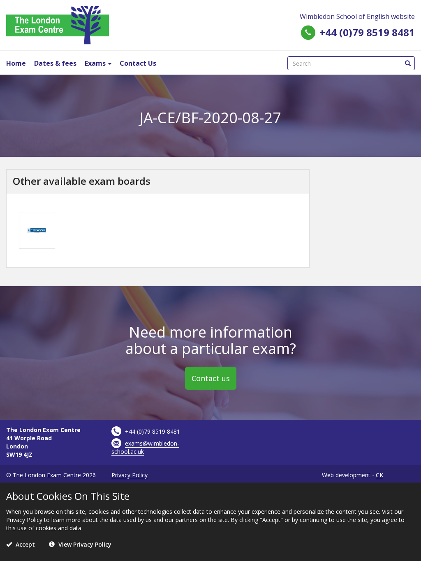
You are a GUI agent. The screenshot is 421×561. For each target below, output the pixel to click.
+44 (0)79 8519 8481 (367, 32)
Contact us (211, 378)
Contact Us (138, 63)
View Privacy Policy (84, 544)
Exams (96, 63)
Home (16, 63)
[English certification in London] (57, 24)
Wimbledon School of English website (357, 16)
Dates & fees (55, 63)
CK (379, 475)
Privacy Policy (129, 475)
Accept (24, 544)
